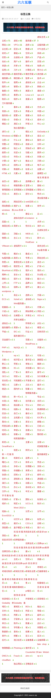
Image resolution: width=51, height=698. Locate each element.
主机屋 (17, 418)
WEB (28, 234)
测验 (4, 536)
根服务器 (18, 185)
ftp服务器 (6, 258)
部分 (27, 194)
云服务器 (41, 45)
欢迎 (16, 152)
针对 (39, 430)
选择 (27, 45)
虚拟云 (5, 323)
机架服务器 (42, 446)
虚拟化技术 (19, 218)
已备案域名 (42, 571)
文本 (4, 611)
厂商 (16, 372)
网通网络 (41, 409)
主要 (27, 442)
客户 (16, 161)
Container (30, 218)
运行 (39, 380)
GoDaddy (41, 132)
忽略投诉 (29, 664)
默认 (4, 364)
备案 (4, 91)
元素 (16, 173)
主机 (4, 41)
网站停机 (29, 311)
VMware (5, 246)
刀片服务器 (7, 103)
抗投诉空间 (7, 540)
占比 (27, 385)
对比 (39, 323)
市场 (16, 157)
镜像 (4, 368)
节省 (4, 332)
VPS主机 (41, 49)
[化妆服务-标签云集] (25, 3)
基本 (16, 107)
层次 (39, 636)
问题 (27, 434)
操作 (27, 62)
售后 (4, 287)
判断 (16, 615)
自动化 (28, 487)
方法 (4, 194)
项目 (16, 376)
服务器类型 (42, 454)
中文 (27, 491)
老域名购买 (7, 571)
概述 (16, 254)
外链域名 (29, 599)
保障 (16, 287)
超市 (39, 615)
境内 (39, 270)
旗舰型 (40, 360)
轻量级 (5, 307)
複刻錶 (5, 78)
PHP (4, 347)
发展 (27, 99)
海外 (39, 226)
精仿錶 (17, 78)
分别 (4, 157)
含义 (16, 238)
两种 (4, 275)
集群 (39, 364)
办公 (16, 487)
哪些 (4, 124)
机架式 (17, 458)
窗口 (39, 368)
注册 (16, 385)
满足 (16, 124)
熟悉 (4, 262)
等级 (39, 611)
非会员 (17, 611)
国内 (27, 57)
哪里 (39, 327)
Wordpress (7, 352)
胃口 (27, 426)
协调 (4, 475)
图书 (27, 615)
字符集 (17, 627)
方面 (39, 295)
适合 (39, 262)
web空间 (29, 202)
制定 (16, 503)
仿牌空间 (6, 551)
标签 (39, 519)
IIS (15, 368)
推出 (27, 161)
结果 (27, 632)
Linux (28, 95)
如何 (4, 53)
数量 (27, 623)
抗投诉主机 (31, 532)
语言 (39, 136)
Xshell (16, 299)
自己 (16, 413)
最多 (39, 385)
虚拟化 (28, 82)
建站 (27, 140)
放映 (27, 519)
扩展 (16, 499)
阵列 (27, 450)
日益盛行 (6, 340)
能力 (39, 279)
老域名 (40, 567)
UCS (28, 503)
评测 (16, 270)
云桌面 (17, 315)
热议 (4, 185)
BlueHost (6, 270)
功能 (27, 152)
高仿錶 (40, 74)
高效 (16, 258)
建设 (27, 214)
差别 (16, 194)
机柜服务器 (19, 438)
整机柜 (40, 434)
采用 (27, 470)
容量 (16, 434)
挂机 (4, 202)
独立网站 (18, 664)
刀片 (16, 70)
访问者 (28, 401)
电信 (27, 409)
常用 (16, 91)
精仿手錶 (29, 74)
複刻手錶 (18, 74)
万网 (39, 161)
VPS (16, 45)
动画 (27, 483)
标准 (27, 169)
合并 (4, 479)
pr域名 (28, 591)
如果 (27, 206)
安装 (4, 120)
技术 (39, 78)
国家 (4, 234)
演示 (4, 483)
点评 (39, 222)
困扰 (4, 279)
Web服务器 (19, 303)
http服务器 (42, 250)
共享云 (28, 315)
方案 (4, 360)
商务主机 (41, 246)
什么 (16, 140)
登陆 (39, 190)
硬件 (39, 148)
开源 (39, 347)
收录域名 (6, 599)
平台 (16, 491)
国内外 (17, 389)
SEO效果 (41, 376)
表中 (4, 636)
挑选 (4, 389)
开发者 (28, 380)
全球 (39, 442)
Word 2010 (19, 508)
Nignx (39, 299)
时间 (4, 430)
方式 (39, 107)
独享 (27, 78)
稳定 (27, 275)
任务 (16, 111)
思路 (4, 470)
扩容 (39, 266)
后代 (4, 640)
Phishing (18, 648)
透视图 (40, 479)
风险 (39, 311)
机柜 (16, 450)
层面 (4, 222)
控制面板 (29, 190)
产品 (39, 57)
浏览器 (28, 368)
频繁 (16, 636)
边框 (39, 523)
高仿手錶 (6, 74)
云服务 (40, 340)
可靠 (39, 355)
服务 (39, 140)
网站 (4, 45)
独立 (16, 148)
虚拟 (16, 41)
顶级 (16, 234)
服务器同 (6, 327)
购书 (16, 623)
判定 (27, 611)
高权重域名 (19, 587)
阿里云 (17, 144)
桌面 (4, 148)
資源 (16, 327)
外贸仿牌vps (20, 563)
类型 (4, 523)
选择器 (28, 181)
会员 (4, 181)
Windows (6, 136)
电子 (39, 165)
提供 (39, 152)
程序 (16, 99)
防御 (27, 279)
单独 (27, 364)
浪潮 (27, 430)
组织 (4, 503)
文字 (27, 475)
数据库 (17, 169)
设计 (27, 619)
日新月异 (41, 332)
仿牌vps (40, 543)
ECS (4, 299)
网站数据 (6, 206)
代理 (39, 307)
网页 (4, 95)
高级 (27, 107)
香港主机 (18, 262)
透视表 (17, 479)
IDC (15, 332)
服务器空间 (19, 336)
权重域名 (41, 583)
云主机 (5, 49)
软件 (4, 82)
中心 (39, 124)
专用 (27, 258)
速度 (39, 91)
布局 (27, 528)
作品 (39, 483)
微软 (4, 405)
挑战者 (17, 405)
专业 (39, 397)
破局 (4, 434)
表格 (27, 479)
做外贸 (28, 648)
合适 (4, 418)
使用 (16, 82)
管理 (16, 87)
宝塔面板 (18, 190)
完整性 (40, 627)
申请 (16, 430)
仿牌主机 (29, 543)
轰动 (4, 422)
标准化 (40, 499)
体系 (27, 462)
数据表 (5, 632)
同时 (39, 405)
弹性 (27, 266)
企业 (39, 82)
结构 (16, 165)
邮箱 (39, 422)
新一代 (17, 397)
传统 (27, 66)
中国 (39, 111)
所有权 (28, 323)
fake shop (42, 644)
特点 (39, 194)
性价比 (28, 226)
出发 (27, 262)
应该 (4, 413)
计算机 (28, 70)
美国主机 (6, 226)
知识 (39, 503)
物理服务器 (31, 393)
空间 (27, 53)
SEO (4, 376)
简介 (39, 528)
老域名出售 (31, 571)
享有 (4, 409)
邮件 (39, 475)
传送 (39, 462)
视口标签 (18, 640)
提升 (16, 279)
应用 (4, 70)
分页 (27, 511)
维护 (16, 206)
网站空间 (18, 202)
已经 (39, 426)
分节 (39, 511)
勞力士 (40, 70)
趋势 (4, 152)
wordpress (6, 291)
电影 (16, 401)
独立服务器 (19, 128)
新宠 (4, 442)
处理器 (28, 466)
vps (38, 95)
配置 (16, 115)
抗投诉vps (42, 532)
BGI (27, 607)
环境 (27, 124)
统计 (39, 619)
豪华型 (28, 360)
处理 (27, 165)
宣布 (4, 165)
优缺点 (28, 148)
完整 (4, 144)
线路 (16, 409)
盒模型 (40, 173)
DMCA (5, 656)
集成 (27, 254)
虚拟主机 (41, 37)
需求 (27, 136)
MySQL (17, 347)
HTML (4, 173)
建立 (39, 287)
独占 (27, 327)
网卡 (39, 238)
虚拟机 (28, 299)
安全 (16, 275)
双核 (39, 466)
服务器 (28, 41)
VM (27, 238)
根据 (16, 136)
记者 (16, 422)
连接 (27, 144)
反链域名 (41, 599)
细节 (27, 287)
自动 (39, 470)
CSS (28, 523)
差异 (27, 372)
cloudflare (6, 660)
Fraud (16, 656)
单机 (39, 389)
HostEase (30, 242)
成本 (39, 120)
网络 (39, 87)
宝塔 (27, 185)
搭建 (27, 115)
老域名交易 (19, 571)
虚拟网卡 (18, 246)
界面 (27, 111)
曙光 (4, 462)
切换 (4, 169)
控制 (16, 475)
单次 (4, 623)
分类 (4, 615)
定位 (39, 413)
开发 (27, 120)
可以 (27, 405)
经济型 (17, 360)
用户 (16, 62)
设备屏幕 (41, 640)
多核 (16, 466)
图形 (4, 87)
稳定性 (17, 266)
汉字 (4, 491)
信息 (39, 115)
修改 (4, 627)
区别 (16, 49)
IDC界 (40, 418)
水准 (4, 401)
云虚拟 (17, 57)
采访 (27, 422)
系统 (39, 53)
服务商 (5, 115)
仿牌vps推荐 (43, 548)
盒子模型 (18, 528)
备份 (27, 413)
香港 (16, 95)
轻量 (27, 389)
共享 (16, 66)
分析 (39, 144)
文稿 (16, 483)
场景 (4, 397)
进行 (4, 132)
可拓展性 (18, 380)
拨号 (39, 372)
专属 (4, 254)
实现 (39, 62)
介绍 (4, 311)
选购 (27, 295)
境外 (27, 270)
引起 (27, 418)
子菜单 (17, 619)
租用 (39, 99)
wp (15, 355)
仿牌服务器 (19, 540)
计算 (4, 161)
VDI (39, 315)
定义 (27, 636)
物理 (4, 238)
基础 (16, 53)
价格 (27, 157)
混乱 (4, 372)
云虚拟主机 (42, 230)
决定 (27, 376)
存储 (16, 120)
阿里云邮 (6, 426)
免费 (39, 66)
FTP (16, 283)
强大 (27, 355)
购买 (4, 99)
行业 (27, 332)
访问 (39, 401)
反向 (27, 307)
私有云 (5, 315)
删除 (16, 181)
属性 (27, 173)
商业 (16, 295)
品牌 (27, 283)
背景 (4, 111)
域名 (4, 385)
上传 (4, 283)
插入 (39, 632)
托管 (39, 157)
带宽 (16, 364)
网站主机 (41, 258)
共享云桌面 (19, 320)
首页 (3, 7)
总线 (4, 466)
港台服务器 (42, 198)
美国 (27, 91)
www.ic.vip (33, 695)
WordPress (30, 344)
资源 (4, 66)
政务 (39, 487)
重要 (39, 491)
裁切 (16, 523)
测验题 (5, 528)
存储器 (17, 470)
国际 (27, 499)
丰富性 (5, 266)
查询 (16, 632)
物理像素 (6, 648)
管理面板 (6, 190)
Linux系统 (19, 210)
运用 (27, 458)
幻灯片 (17, 519)
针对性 (40, 275)
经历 (16, 311)
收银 (4, 619)
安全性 (5, 380)
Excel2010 (6, 516)
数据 (27, 49)
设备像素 (29, 640)
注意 (4, 140)
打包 (4, 487)
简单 (16, 226)
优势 (4, 57)
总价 (39, 623)
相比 (27, 132)
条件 (39, 206)
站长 (4, 62)
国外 (27, 87)
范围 (27, 340)
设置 (39, 169)
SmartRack (7, 446)
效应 (39, 283)
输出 (39, 607)
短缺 (4, 511)
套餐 (16, 426)
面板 (39, 185)
